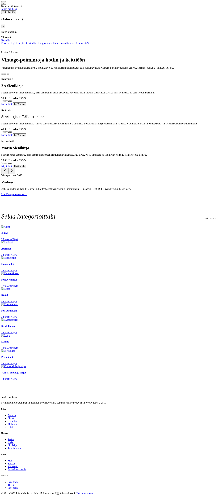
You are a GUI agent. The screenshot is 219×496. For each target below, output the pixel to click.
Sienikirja (12, 445)
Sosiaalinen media (69, 43)
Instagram (13, 482)
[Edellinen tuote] (4, 171)
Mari (57, 43)
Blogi (13, 43)
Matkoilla (12, 424)
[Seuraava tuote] (11, 171)
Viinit (35, 43)
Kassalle (5, 40)
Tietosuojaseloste (84, 493)
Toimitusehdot (15, 448)
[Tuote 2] (5, 74)
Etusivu (5, 43)
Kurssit (50, 43)
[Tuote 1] (2, 74)
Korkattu (12, 421)
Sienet (28, 43)
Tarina (11, 439)
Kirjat (10, 442)
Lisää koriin (19, 104)
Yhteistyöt (84, 43)
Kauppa (42, 43)
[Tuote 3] (7, 74)
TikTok (11, 484)
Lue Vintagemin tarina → (14, 194)
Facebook (13, 487)
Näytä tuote (7, 104)
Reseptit (20, 43)
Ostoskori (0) (9, 12)
